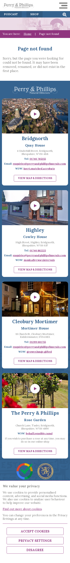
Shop (34, 14)
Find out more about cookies (22, 509)
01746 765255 (38, 159)
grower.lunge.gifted (39, 351)
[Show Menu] (63, 6)
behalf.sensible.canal (39, 433)
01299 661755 (38, 342)
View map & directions (35, 178)
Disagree (35, 550)
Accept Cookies (35, 531)
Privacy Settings (35, 541)
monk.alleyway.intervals (39, 260)
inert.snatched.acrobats (39, 168)
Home (28, 34)
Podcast (11, 14)
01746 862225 (38, 250)
